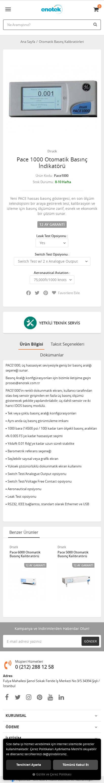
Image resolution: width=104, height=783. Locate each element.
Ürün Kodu (44, 175)
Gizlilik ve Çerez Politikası (53, 774)
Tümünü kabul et (76, 765)
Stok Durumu (43, 182)
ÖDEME (12, 727)
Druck (52, 151)
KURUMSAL (16, 715)
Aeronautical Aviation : (52, 273)
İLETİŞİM (13, 738)
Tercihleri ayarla (28, 765)
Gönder (90, 641)
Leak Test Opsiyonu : (52, 236)
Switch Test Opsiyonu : (52, 254)
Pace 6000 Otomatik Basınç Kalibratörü (25, 554)
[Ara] (96, 24)
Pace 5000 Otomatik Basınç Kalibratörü (73, 554)
